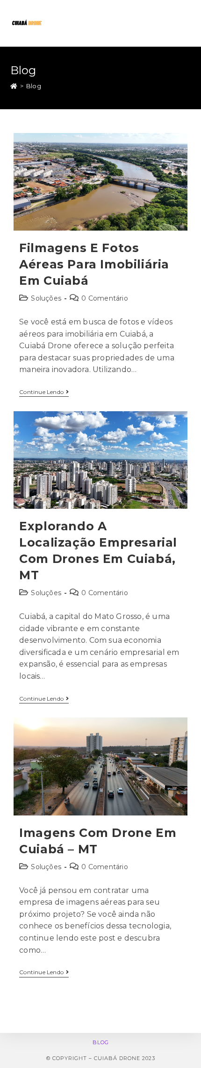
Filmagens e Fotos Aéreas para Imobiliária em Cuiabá (94, 264)
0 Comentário (104, 298)
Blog (101, 1042)
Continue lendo (44, 392)
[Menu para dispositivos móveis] (186, 23)
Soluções (46, 298)
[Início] (13, 86)
